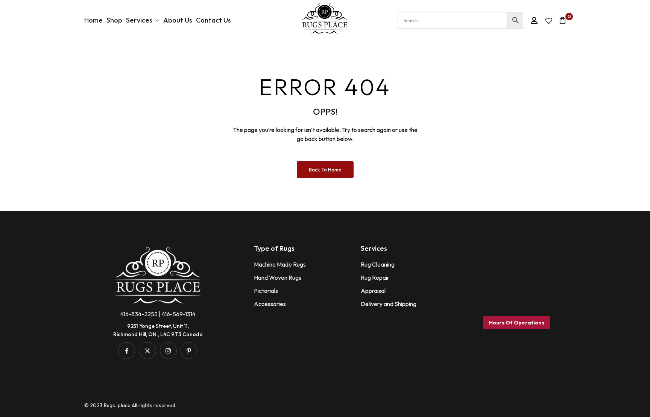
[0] (562, 20)
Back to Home (325, 170)
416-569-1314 (179, 314)
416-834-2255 (139, 314)
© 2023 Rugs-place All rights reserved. (130, 405)
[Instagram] (168, 350)
